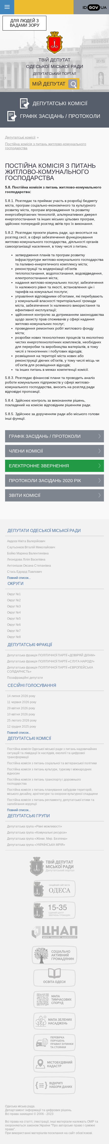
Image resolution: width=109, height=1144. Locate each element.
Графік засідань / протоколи (45, 436)
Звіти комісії (24, 495)
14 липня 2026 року (21, 696)
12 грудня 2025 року (21, 726)
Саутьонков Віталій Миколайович (31, 547)
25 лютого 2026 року (22, 720)
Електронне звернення (39, 465)
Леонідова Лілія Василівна (26, 559)
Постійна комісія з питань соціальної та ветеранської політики (52, 763)
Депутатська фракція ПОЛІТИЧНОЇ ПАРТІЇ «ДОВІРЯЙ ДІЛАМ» (51, 655)
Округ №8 (14, 637)
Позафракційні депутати (25, 677)
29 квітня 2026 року (21, 708)
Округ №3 (14, 606)
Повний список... (19, 578)
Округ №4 (14, 612)
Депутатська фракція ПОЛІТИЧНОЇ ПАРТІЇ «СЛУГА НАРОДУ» (51, 661)
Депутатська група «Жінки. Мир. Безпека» (37, 838)
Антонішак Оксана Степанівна (29, 565)
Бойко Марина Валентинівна (28, 553)
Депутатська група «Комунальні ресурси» (37, 832)
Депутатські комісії (20, 137)
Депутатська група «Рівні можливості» (34, 826)
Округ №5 (14, 618)
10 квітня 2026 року (21, 714)
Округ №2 (14, 600)
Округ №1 (14, 594)
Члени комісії (26, 451)
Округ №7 (14, 631)
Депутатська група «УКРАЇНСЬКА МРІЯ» (36, 845)
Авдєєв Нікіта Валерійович (26, 541)
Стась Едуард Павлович (24, 572)
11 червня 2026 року (21, 702)
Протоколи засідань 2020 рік (45, 480)
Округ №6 (14, 625)
